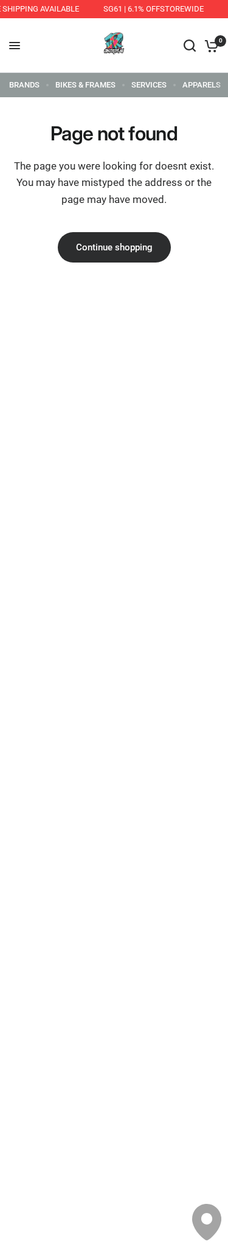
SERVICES (149, 84)
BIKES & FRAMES (85, 84)
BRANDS (24, 84)
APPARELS (201, 84)
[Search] (189, 45)
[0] (209, 45)
